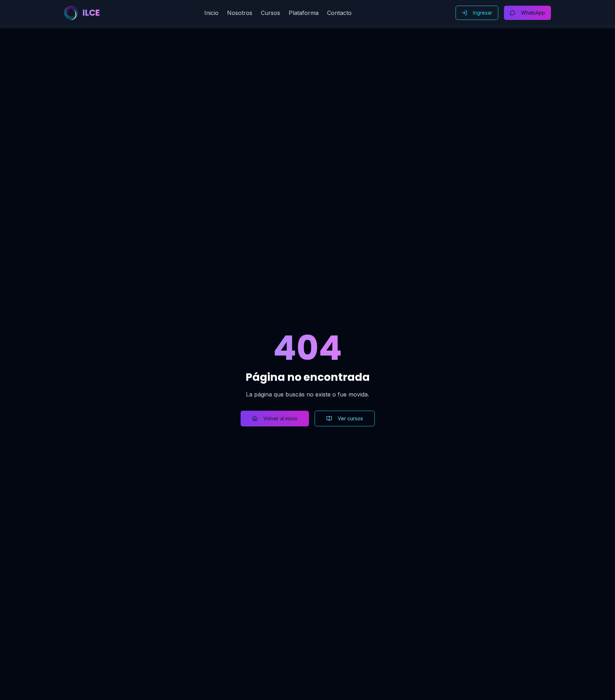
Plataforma (304, 12)
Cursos (270, 12)
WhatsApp (533, 13)
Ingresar (482, 13)
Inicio (211, 12)
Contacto (339, 12)
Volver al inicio (280, 418)
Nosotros (239, 12)
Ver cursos (350, 418)
